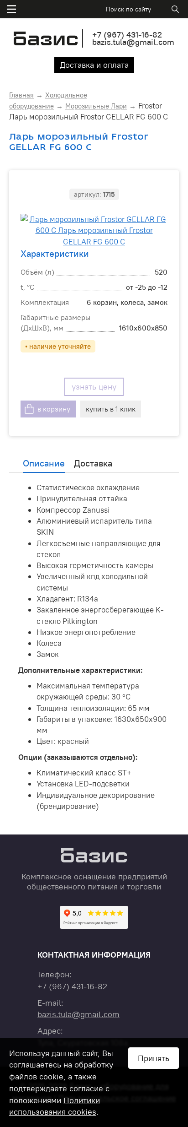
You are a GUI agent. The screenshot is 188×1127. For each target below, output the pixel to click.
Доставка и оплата (94, 65)
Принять (153, 1058)
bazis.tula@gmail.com (133, 42)
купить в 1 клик (111, 408)
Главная (21, 95)
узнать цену (94, 386)
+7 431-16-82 (127, 34)
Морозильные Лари (96, 106)
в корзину (53, 408)
